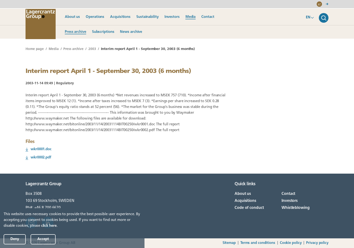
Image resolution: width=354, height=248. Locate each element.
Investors (172, 17)
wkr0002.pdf (41, 157)
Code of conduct (249, 208)
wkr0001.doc (41, 149)
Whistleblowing (296, 208)
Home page (35, 49)
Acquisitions (120, 17)
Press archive (75, 32)
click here (49, 226)
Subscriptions (103, 32)
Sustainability (147, 17)
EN (308, 17)
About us (72, 17)
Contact (207, 17)
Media (190, 17)
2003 (92, 49)
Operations (95, 17)
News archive (131, 32)
